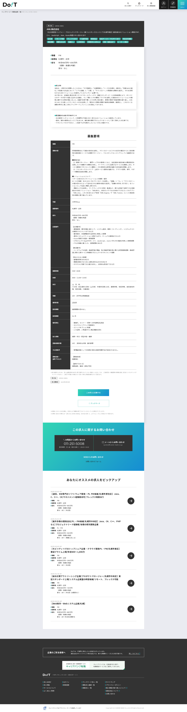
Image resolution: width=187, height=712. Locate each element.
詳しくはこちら (134, 653)
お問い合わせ (110, 694)
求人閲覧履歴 (151, 6)
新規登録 (173, 7)
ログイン (163, 7)
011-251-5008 (74, 444)
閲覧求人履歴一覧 (89, 685)
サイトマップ (110, 682)
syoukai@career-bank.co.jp (113, 445)
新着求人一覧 (87, 688)
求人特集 (47, 685)
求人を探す (128, 6)
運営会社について (112, 691)
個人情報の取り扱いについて (116, 688)
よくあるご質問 (49, 691)
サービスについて (50, 688)
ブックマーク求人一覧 (90, 682)
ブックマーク (139, 6)
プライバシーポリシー (113, 685)
